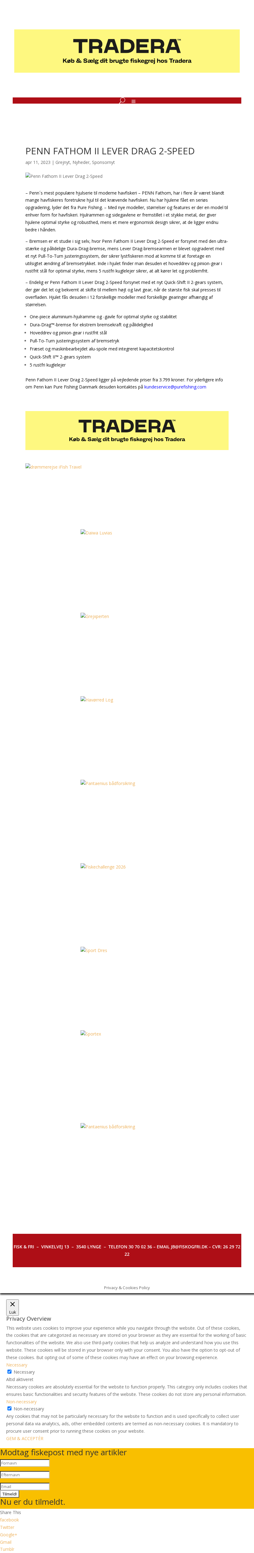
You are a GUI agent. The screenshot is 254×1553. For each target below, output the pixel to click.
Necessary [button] (16, 1365)
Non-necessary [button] (21, 1402)
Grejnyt (62, 162)
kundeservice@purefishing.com (175, 387)
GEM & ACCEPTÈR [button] (24, 1438)
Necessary (24, 1372)
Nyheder (81, 162)
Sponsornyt (103, 162)
